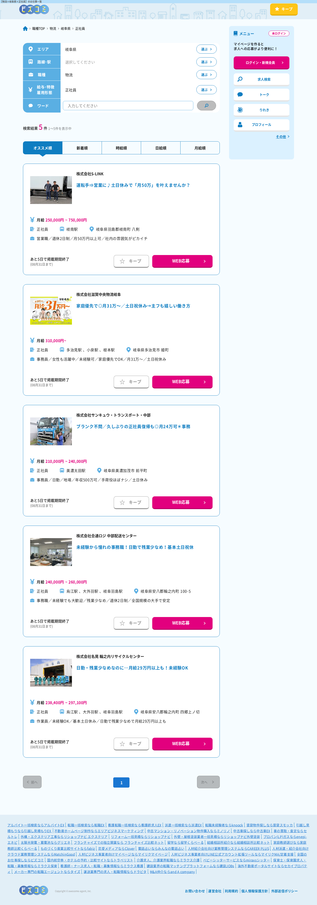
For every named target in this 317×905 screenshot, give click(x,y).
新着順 (82, 148)
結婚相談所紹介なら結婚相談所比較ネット (238, 842)
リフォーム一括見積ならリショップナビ (141, 836)
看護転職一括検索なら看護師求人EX (135, 825)
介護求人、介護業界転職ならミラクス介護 (168, 860)
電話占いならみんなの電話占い (161, 848)
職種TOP (38, 28)
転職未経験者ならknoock (224, 825)
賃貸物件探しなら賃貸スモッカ (269, 825)
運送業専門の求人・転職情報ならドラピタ (115, 871)
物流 (53, 28)
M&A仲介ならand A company (172, 871)
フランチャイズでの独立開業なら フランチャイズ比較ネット (119, 842)
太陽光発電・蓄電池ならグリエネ (45, 842)
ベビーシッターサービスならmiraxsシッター (236, 860)
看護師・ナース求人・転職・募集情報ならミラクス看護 (101, 865)
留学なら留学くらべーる (185, 842)
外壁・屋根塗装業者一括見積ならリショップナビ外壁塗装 (217, 836)
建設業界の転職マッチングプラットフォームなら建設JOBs (190, 865)
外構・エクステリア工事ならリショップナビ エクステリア (64, 836)
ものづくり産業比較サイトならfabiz (68, 848)
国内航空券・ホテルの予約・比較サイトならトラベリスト (90, 860)
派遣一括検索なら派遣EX (183, 825)
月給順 (200, 148)
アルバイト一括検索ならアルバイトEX (35, 825)
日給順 (160, 148)
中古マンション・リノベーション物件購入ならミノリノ (188, 830)
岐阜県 (66, 28)
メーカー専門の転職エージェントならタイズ (47, 871)
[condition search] (206, 105)
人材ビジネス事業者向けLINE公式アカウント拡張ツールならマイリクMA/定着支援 (232, 854)
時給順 (121, 148)
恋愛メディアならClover (116, 848)
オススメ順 (42, 148)
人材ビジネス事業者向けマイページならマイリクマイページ (123, 854)
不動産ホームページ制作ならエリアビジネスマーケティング (99, 830)
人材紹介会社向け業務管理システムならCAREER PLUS (228, 848)
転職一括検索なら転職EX (86, 825)
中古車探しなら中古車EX (251, 830)
